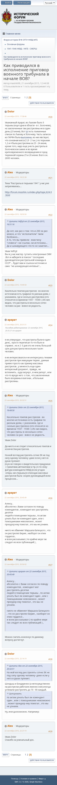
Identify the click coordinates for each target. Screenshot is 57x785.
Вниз (5, 97)
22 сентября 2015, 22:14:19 (15, 658)
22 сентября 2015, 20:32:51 (15, 400)
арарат (12, 319)
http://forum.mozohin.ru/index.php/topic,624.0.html (28, 194)
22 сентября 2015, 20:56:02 (15, 564)
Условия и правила (28, 778)
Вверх (5, 755)
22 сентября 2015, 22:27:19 (15, 731)
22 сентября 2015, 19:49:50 (15, 285)
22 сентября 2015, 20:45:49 (15, 497)
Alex (10, 172)
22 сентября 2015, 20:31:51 (15, 324)
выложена (26, 137)
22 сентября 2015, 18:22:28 (15, 177)
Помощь (14, 778)
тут (26, 131)
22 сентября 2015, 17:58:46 (15, 116)
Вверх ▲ (42, 778)
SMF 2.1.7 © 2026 (21, 782)
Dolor (10, 111)
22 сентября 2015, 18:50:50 (15, 214)
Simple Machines (35, 782)
